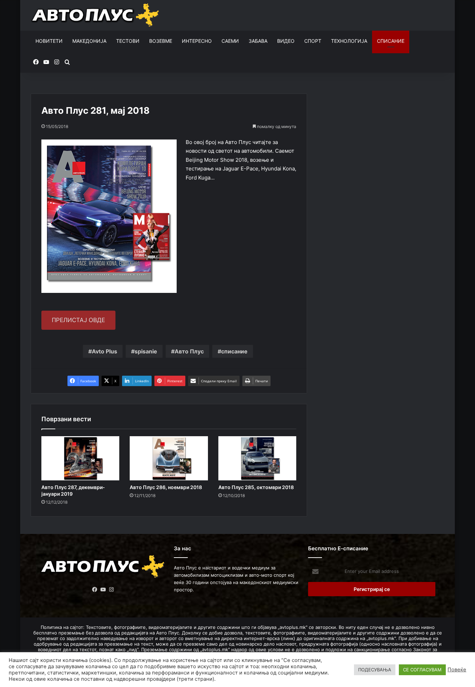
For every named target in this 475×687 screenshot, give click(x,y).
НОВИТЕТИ (49, 41)
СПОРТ (312, 41)
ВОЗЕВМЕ (160, 41)
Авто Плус (189, 351)
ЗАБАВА (258, 41)
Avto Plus (104, 351)
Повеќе (457, 669)
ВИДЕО (286, 41)
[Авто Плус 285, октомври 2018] (257, 458)
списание (234, 351)
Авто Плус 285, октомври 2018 (256, 487)
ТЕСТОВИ (127, 41)
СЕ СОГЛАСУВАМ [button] (422, 669)
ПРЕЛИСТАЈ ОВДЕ (78, 320)
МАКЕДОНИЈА (89, 41)
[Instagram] (111, 589)
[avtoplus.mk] (96, 15)
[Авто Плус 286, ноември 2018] (169, 458)
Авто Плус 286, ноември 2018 (166, 487)
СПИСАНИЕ (390, 41)
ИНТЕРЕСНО (197, 41)
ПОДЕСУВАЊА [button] (374, 669)
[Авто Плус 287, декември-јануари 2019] (80, 458)
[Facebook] (95, 589)
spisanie (146, 351)
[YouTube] (103, 589)
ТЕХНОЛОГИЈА (349, 41)
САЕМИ (230, 41)
